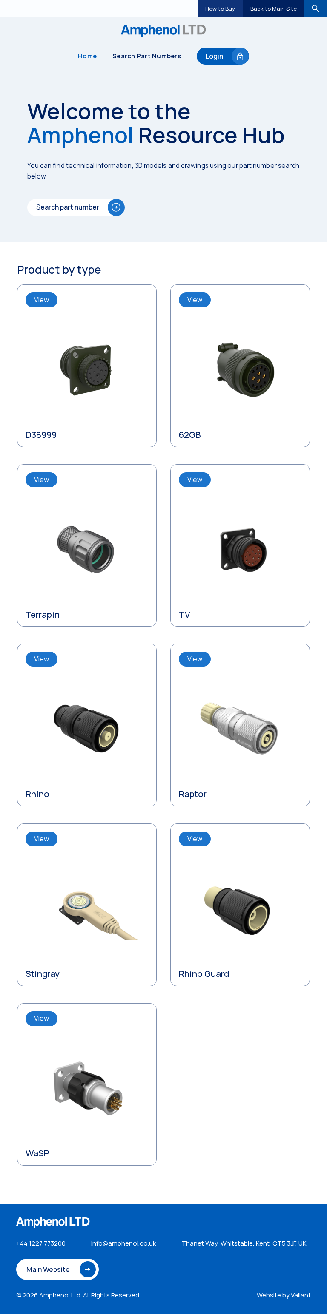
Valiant (301, 1295)
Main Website (48, 1269)
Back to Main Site (273, 8)
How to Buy (220, 8)
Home (87, 55)
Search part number (67, 207)
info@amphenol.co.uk (123, 1243)
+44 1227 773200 (41, 1243)
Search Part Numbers (146, 55)
